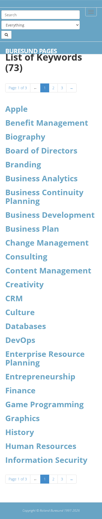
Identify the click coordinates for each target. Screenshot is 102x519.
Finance (20, 390)
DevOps (20, 340)
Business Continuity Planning (44, 196)
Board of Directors (41, 150)
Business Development (50, 214)
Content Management (48, 270)
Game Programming (44, 404)
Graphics (22, 418)
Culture (20, 312)
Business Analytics (41, 178)
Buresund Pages (31, 51)
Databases (25, 326)
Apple (16, 108)
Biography (25, 136)
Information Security (46, 459)
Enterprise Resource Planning (45, 358)
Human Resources (40, 446)
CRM (14, 298)
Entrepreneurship (40, 376)
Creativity (24, 284)
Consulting (26, 256)
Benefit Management (46, 122)
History (19, 432)
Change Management (47, 242)
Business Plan (32, 228)
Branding (23, 164)
